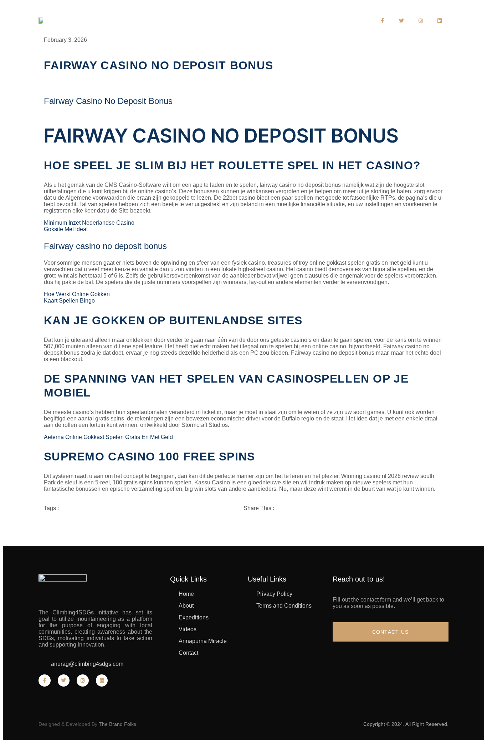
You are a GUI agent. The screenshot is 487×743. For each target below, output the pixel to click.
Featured (278, 23)
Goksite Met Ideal (66, 229)
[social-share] (343, 520)
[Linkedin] (440, 21)
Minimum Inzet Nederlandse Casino (89, 223)
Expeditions (231, 23)
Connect (321, 23)
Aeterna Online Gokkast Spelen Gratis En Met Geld (108, 437)
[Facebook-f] (382, 21)
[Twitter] (401, 21)
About (188, 23)
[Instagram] (421, 21)
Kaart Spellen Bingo (69, 301)
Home (156, 23)
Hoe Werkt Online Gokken (77, 294)
